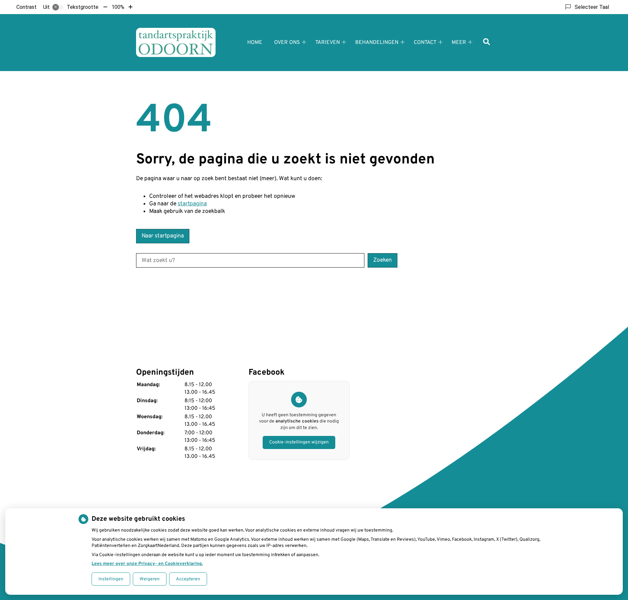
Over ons (287, 42)
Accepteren (188, 579)
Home (254, 42)
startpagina (192, 204)
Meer (459, 42)
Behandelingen (376, 42)
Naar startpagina (163, 236)
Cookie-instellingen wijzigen (299, 442)
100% (118, 7)
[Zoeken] (486, 42)
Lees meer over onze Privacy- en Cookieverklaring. (147, 564)
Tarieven (327, 42)
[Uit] (57, 7)
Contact (425, 42)
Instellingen (110, 579)
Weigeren (150, 579)
